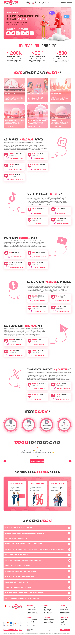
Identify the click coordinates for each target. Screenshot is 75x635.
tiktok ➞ (46, 606)
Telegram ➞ (47, 617)
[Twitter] (47, 2)
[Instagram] (28, 2)
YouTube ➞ (30, 617)
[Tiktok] (31, 2)
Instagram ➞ (31, 606)
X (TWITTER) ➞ (64, 617)
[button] (37, 461)
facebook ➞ (63, 606)
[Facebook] (35, 2)
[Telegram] (43, 2)
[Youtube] (39, 2)
